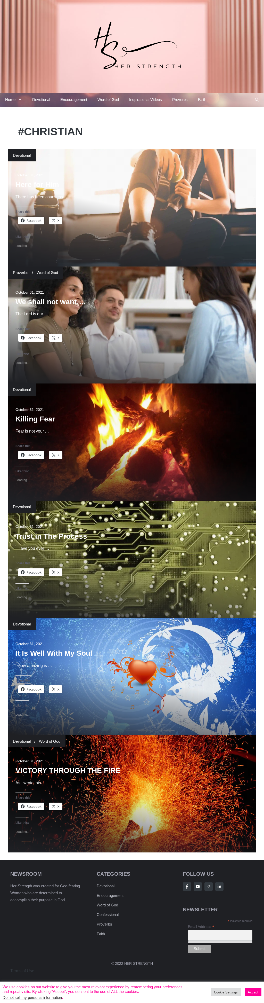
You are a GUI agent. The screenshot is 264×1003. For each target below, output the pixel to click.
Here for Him (37, 185)
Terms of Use (22, 971)
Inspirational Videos (145, 99)
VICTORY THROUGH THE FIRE (67, 770)
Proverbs (180, 99)
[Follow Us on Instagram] (208, 886)
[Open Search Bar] (257, 100)
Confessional (108, 914)
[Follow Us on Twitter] (198, 886)
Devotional (41, 99)
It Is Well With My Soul (53, 653)
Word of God (108, 99)
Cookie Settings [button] (226, 992)
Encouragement (73, 99)
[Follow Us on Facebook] (187, 886)
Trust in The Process (51, 536)
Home (10, 99)
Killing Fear (35, 419)
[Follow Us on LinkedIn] (219, 886)
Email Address (201, 926)
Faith (202, 99)
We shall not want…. (50, 302)
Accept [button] (253, 992)
